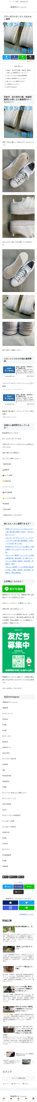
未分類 (22, 877)
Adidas (6, 877)
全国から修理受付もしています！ (16, 78)
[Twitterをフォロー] (26, 902)
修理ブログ (14, 877)
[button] (33, 532)
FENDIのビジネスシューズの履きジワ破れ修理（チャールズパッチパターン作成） (19, 549)
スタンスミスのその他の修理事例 (16, 75)
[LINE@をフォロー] (26, 908)
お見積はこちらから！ (13, 84)
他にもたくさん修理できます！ (16, 81)
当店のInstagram (11, 87)
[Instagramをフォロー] (10, 908)
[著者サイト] (10, 902)
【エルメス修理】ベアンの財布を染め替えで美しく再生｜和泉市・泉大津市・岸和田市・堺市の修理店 (19, 570)
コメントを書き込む (18, 1078)
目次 (15, 66)
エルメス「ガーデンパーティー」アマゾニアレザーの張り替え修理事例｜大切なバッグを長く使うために (19, 540)
